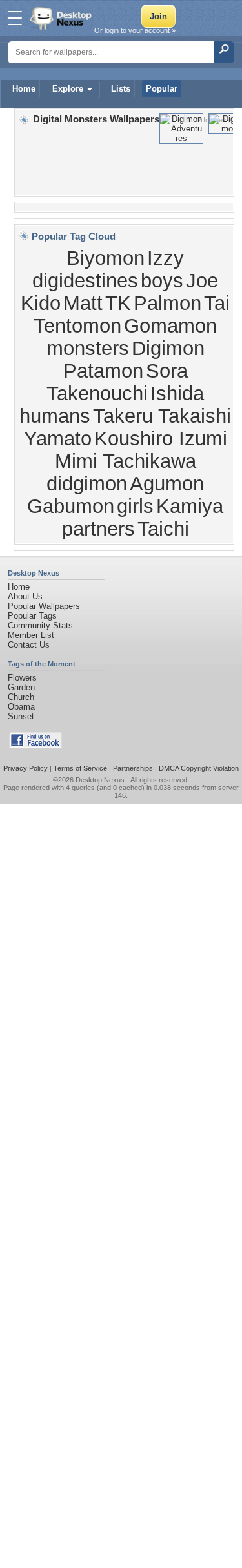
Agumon (167, 483)
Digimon (168, 348)
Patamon (103, 371)
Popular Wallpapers (44, 606)
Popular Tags (32, 616)
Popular (161, 88)
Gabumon (70, 506)
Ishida (177, 393)
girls (135, 506)
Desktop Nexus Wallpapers (62, 18)
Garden (21, 687)
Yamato (58, 438)
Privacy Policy (25, 768)
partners (98, 528)
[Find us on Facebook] (35, 745)
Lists (120, 88)
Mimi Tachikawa (125, 461)
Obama (21, 706)
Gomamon (170, 325)
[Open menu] (15, 18)
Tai (217, 303)
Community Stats (40, 625)
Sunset (21, 716)
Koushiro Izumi (160, 438)
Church (21, 697)
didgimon (86, 483)
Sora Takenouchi (117, 382)
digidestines (85, 280)
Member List (31, 635)
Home (23, 88)
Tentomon (77, 325)
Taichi (163, 528)
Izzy (165, 258)
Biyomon (105, 258)
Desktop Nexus (100, 780)
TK (118, 303)
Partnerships (133, 768)
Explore (67, 88)
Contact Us (29, 645)
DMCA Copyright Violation (199, 768)
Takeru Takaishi (162, 416)
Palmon (167, 303)
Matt (83, 303)
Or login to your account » (135, 30)
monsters (87, 348)
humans (54, 416)
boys (162, 280)
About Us (25, 596)
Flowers (22, 677)
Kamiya (189, 506)
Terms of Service (80, 768)
